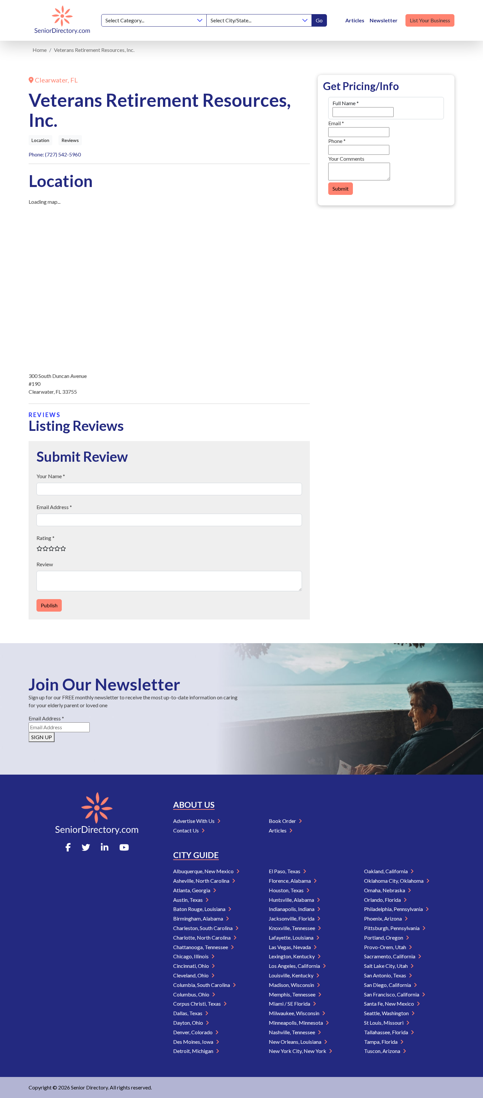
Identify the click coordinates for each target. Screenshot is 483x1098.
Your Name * (50, 476)
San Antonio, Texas (385, 975)
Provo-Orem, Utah (385, 947)
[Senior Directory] (62, 20)
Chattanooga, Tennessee (201, 947)
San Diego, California (388, 985)
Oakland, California (386, 871)
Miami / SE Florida (290, 1003)
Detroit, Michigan (193, 1051)
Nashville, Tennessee (292, 1032)
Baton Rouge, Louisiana (199, 909)
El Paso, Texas (285, 871)
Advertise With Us (194, 821)
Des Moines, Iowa (193, 1042)
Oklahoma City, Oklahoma (394, 880)
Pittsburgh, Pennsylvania (392, 928)
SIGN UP (41, 737)
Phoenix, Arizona (383, 918)
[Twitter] (85, 847)
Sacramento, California (390, 956)
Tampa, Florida (381, 1042)
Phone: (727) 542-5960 (55, 154)
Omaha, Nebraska (385, 890)
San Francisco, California (392, 994)
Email (336, 123)
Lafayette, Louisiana (291, 937)
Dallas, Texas (188, 1013)
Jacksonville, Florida (292, 918)
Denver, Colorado (193, 1032)
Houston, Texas (287, 890)
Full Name (346, 103)
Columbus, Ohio (191, 994)
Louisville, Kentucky (291, 975)
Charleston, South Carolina (203, 928)
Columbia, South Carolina (202, 985)
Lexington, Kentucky (292, 956)
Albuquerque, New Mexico (204, 871)
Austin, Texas (188, 900)
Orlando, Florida (383, 900)
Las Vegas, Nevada (290, 947)
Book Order (283, 821)
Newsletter (384, 20)
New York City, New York (298, 1051)
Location (40, 140)
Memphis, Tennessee (292, 994)
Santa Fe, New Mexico (389, 1003)
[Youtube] (124, 847)
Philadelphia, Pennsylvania (394, 909)
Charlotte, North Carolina (202, 937)
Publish (49, 605)
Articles (354, 20)
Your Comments (346, 158)
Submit (341, 188)
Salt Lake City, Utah (386, 966)
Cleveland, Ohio (191, 975)
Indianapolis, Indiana (292, 909)
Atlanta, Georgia (192, 890)
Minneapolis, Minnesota (296, 1022)
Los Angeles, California (295, 966)
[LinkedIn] (104, 847)
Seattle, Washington (387, 1013)
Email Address (46, 718)
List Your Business (430, 20)
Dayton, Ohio (188, 1022)
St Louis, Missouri (384, 1022)
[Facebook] (68, 847)
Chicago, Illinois (191, 956)
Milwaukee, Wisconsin (294, 1013)
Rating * (45, 538)
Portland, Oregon (384, 937)
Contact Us (186, 830)
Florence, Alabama (290, 880)
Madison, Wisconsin (292, 985)
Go (319, 20)
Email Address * (54, 507)
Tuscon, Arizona (382, 1051)
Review (44, 564)
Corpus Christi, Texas (197, 1003)
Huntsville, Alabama (292, 900)
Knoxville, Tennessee (292, 928)
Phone (337, 141)
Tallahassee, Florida (386, 1032)
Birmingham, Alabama (198, 918)
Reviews (70, 140)
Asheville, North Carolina (201, 880)
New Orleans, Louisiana (295, 1042)
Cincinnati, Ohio (191, 966)
